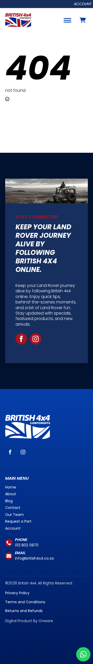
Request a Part (18, 521)
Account (83, 3)
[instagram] (35, 339)
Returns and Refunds (24, 610)
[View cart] (83, 20)
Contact (12, 507)
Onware (45, 620)
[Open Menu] (67, 20)
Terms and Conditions (25, 602)
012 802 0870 (26, 545)
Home (10, 487)
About (10, 494)
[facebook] (21, 339)
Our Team (14, 514)
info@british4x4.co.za (34, 558)
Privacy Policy (17, 593)
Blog (9, 500)
